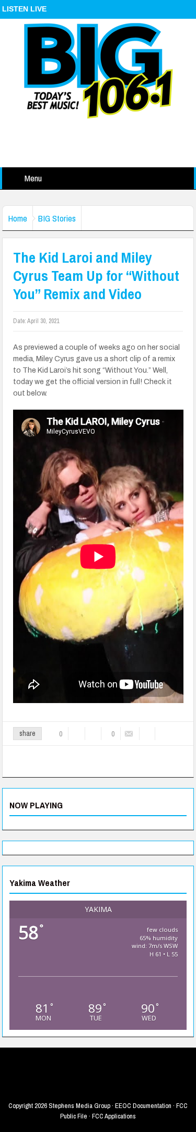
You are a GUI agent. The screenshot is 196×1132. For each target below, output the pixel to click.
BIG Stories (57, 218)
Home (17, 218)
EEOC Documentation (143, 1105)
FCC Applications (114, 1116)
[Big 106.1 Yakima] (98, 70)
